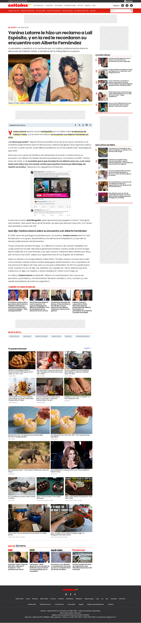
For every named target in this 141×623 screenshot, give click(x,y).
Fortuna (53, 599)
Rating (93, 11)
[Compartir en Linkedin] (87, 125)
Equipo (81, 604)
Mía (107, 599)
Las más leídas (102, 55)
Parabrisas (69, 599)
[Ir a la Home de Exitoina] (20, 5)
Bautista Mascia (54, 11)
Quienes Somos (45, 604)
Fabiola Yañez (56, 336)
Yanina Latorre (14, 336)
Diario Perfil (19, 599)
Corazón (49, 5)
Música (88, 5)
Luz (102, 599)
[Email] (90, 125)
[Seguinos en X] (131, 5)
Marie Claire (44, 599)
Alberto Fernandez (41, 336)
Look (97, 599)
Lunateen (113, 599)
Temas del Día (13, 11)
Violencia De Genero (82, 336)
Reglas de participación (95, 604)
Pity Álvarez (41, 11)
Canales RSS (32, 604)
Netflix (80, 5)
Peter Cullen (67, 11)
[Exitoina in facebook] (127, 5)
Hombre (61, 599)
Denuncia (68, 336)
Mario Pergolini (27, 11)
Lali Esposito (27, 336)
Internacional (70, 5)
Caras (28, 599)
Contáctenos (59, 604)
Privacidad (71, 604)
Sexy (94, 5)
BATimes (122, 599)
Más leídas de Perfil (105, 145)
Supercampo (89, 599)
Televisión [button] (58, 5)
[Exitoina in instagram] (122, 5)
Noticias (35, 599)
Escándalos (39, 5)
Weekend (79, 599)
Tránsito (110, 604)
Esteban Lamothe (81, 11)
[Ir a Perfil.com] (128, 2)
